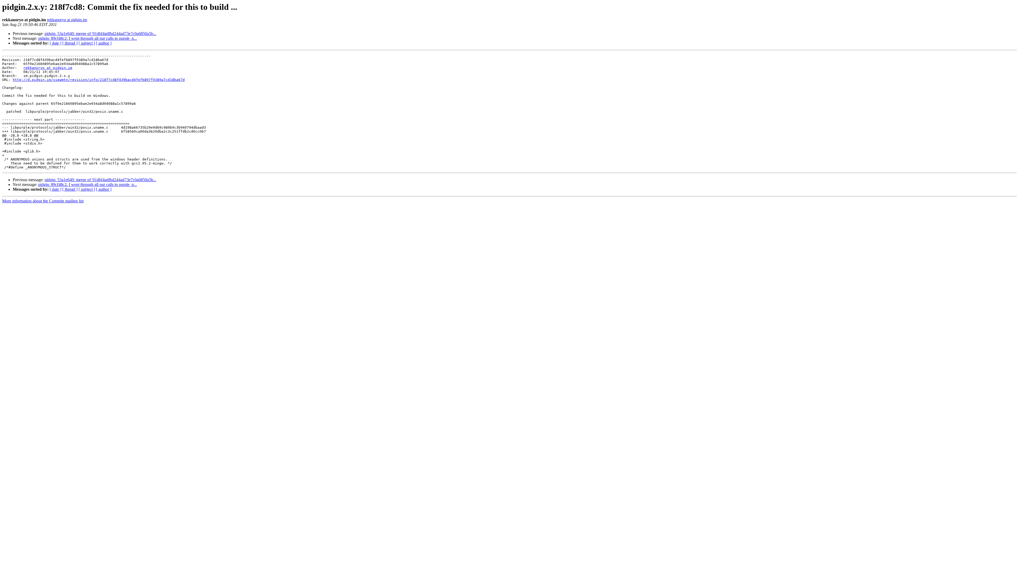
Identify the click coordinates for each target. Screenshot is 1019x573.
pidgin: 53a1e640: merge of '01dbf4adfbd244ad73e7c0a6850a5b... (100, 33)
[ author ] (103, 43)
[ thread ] (69, 43)
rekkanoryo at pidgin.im (67, 20)
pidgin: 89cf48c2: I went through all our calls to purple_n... (87, 38)
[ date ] (55, 43)
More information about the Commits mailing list (43, 201)
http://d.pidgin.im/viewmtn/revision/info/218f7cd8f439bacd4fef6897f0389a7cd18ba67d (99, 80)
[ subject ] (87, 43)
